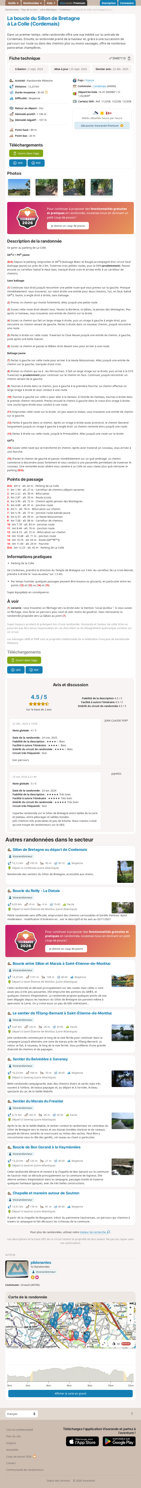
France (90, 80)
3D (123, 1344)
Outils (11, 3)
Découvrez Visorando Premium (100, 125)
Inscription (109, 3)
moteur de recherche (93, 1232)
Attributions (12, 1346)
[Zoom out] (130, 1314)
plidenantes (41, 1262)
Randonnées (31, 3)
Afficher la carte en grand (70, 1393)
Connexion (127, 3)
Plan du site (13, 1436)
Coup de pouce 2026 (18, 1456)
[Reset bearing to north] (130, 1320)
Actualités (12, 1449)
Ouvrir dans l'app (28, 153)
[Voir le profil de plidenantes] (16, 1269)
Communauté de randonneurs (25, 1469)
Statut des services (58, 1480)
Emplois (11, 1443)
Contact (11, 1463)
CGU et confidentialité (19, 1429)
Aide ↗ (51, 3)
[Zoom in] (130, 1307)
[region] (70, 1325)
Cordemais (99, 86)
